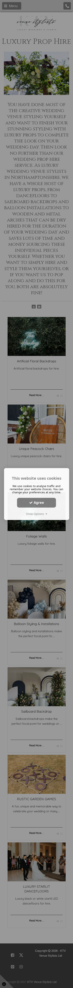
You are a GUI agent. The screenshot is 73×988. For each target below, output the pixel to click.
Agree (38, 502)
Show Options (36, 514)
